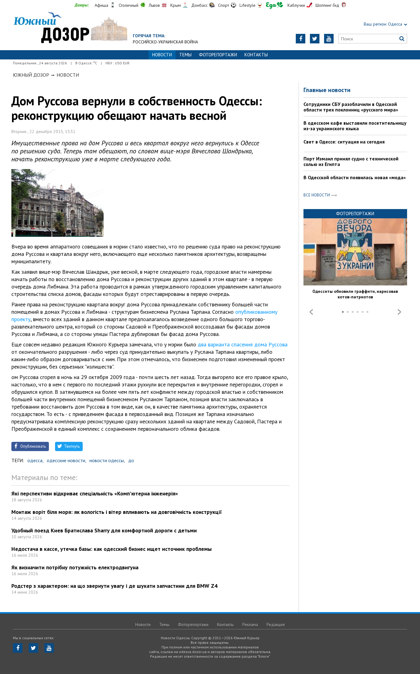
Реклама (250, 624)
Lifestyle (248, 5)
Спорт (223, 5)
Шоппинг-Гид (327, 5)
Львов (154, 5)
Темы (185, 55)
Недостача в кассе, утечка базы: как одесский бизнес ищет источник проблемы (111, 548)
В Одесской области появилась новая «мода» (354, 177)
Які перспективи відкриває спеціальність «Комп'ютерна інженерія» (94, 493)
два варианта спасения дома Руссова (242, 344)
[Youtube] (329, 38)
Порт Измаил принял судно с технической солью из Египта (350, 161)
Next (399, 312)
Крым (175, 5)
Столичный (128, 5)
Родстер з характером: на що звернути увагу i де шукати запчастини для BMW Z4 (114, 585)
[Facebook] (300, 38)
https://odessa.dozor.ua (70, 28)
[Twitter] (314, 38)
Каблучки (296, 5)
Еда (274, 5)
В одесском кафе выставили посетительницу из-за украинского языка (354, 125)
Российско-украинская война (165, 42)
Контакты (256, 55)
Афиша (101, 5)
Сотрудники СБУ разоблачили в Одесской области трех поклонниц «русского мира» (350, 107)
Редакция (276, 624)
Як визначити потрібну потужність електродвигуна (74, 567)
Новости (68, 75)
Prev (311, 312)
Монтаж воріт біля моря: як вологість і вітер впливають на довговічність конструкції (116, 511)
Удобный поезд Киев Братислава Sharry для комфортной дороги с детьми (104, 530)
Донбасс (199, 5)
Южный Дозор (31, 75)
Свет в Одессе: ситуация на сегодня (344, 142)
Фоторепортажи (218, 55)
